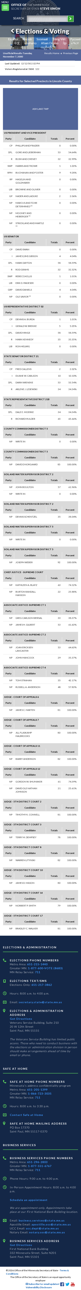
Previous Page (70, 53)
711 (37, 972)
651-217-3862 (41, 984)
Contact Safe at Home (26, 1114)
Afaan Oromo (49, 43)
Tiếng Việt (59, 39)
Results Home (51, 53)
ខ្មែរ (64, 43)
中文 (17, 43)
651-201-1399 (37, 1089)
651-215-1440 (37, 964)
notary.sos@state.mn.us (46, 1232)
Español (13, 39)
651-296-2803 (37, 1162)
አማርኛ (75, 43)
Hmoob (27, 39)
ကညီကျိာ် (46, 47)
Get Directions (21, 1018)
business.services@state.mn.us (41, 1220)
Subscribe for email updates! (43, 1283)
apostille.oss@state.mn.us (51, 1224)
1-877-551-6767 (40, 1166)
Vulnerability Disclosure (39, 1287)
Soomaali (42, 39)
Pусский (75, 39)
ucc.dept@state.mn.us (42, 1228)
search (18, 18)
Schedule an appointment (29, 1200)
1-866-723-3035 (40, 1093)
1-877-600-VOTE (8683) (45, 968)
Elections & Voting (42, 31)
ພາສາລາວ (30, 43)
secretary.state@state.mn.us (40, 1002)
